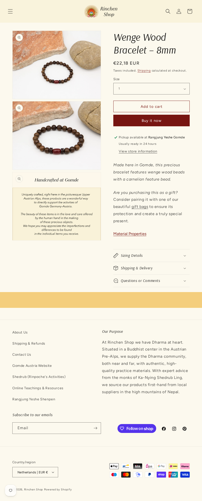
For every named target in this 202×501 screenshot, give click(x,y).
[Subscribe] (95, 428)
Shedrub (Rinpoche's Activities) (39, 377)
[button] (10, 11)
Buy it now (152, 120)
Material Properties (129, 233)
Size (116, 79)
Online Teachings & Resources (38, 388)
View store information (138, 151)
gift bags (140, 206)
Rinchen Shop (33, 489)
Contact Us (21, 355)
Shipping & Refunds (28, 343)
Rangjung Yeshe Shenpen (33, 399)
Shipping (144, 70)
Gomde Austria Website (32, 366)
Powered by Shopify (58, 489)
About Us (20, 332)
